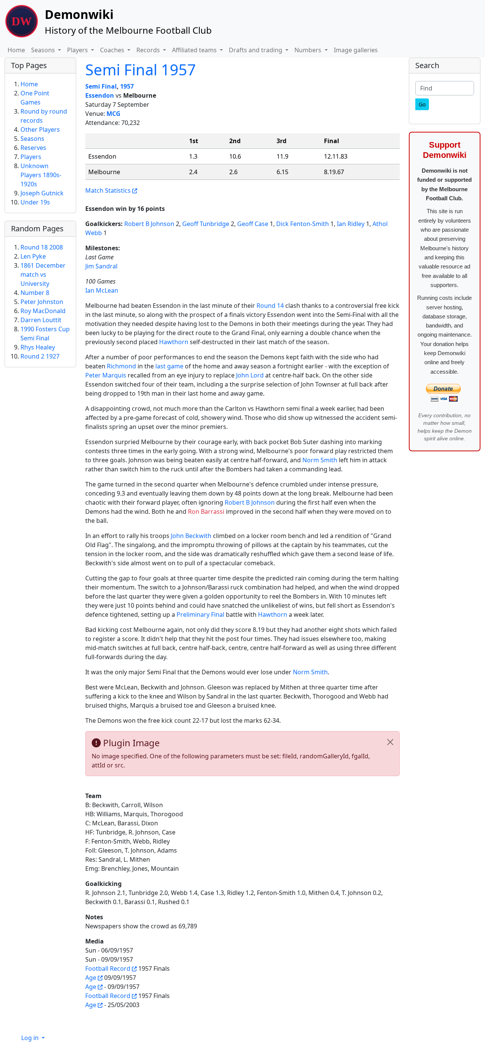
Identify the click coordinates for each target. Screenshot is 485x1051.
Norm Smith (319, 460)
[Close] (390, 742)
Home (16, 50)
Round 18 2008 (41, 247)
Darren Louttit (40, 320)
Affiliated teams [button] (195, 50)
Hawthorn (173, 342)
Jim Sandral (101, 266)
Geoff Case (252, 224)
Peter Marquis (105, 375)
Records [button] (148, 50)
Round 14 (270, 305)
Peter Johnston (41, 302)
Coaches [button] (113, 50)
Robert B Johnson (149, 224)
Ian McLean (101, 290)
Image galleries (356, 50)
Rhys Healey (37, 347)
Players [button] (78, 50)
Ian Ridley (351, 224)
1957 (127, 86)
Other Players (40, 129)
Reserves (33, 147)
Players (30, 157)
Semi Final (101, 86)
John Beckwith (191, 536)
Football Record (107, 968)
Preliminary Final (200, 614)
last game (169, 366)
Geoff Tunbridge (205, 224)
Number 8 (34, 292)
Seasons (32, 138)
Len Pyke (33, 256)
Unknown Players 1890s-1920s (40, 175)
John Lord (250, 375)
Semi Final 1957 (140, 69)
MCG (113, 113)
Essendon (99, 95)
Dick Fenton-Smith (302, 224)
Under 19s (35, 202)
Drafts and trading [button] (256, 50)
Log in (30, 1038)
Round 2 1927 (39, 356)
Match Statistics (108, 190)
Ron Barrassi (206, 511)
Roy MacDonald (43, 311)
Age (90, 977)
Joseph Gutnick (42, 193)
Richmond (121, 366)
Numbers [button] (308, 50)
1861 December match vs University (43, 274)
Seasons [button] (43, 50)
